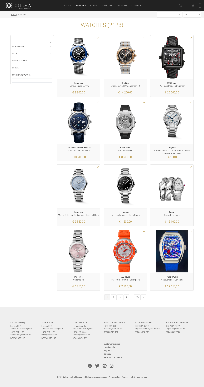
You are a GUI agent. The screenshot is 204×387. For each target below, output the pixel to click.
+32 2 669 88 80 (111, 326)
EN (200, 3)
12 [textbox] (186, 14)
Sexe (14, 53)
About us (122, 5)
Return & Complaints (113, 357)
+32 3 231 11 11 (17, 332)
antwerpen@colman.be (20, 335)
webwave (143, 377)
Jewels (67, 5)
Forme (15, 68)
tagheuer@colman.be (175, 328)
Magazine (106, 5)
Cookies (124, 377)
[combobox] (169, 14)
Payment (108, 350)
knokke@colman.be (81, 335)
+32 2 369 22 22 (173, 326)
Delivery (107, 354)
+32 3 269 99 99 (142, 326)
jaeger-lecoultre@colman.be (147, 328)
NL (200, 8)
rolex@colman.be (49, 335)
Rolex (93, 5)
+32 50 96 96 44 (79, 332)
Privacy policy (114, 377)
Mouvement (18, 46)
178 (137, 297)
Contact (136, 5)
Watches (81, 5)
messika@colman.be (113, 328)
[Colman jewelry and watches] (20, 6)
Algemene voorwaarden (97, 377)
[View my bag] (180, 5)
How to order (110, 347)
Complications (19, 61)
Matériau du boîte (21, 75)
